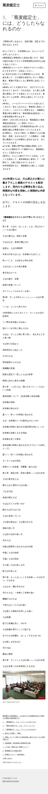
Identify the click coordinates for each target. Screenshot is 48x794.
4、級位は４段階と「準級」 (12, 733)
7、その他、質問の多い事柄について (16, 747)
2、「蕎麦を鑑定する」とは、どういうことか (19, 726)
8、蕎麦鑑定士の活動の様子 (12, 751)
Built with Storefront (11, 781)
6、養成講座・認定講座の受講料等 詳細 (17, 743)
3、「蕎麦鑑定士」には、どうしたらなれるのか (19, 730)
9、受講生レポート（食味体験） (14, 755)
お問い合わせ (7, 758)
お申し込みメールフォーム (12, 762)
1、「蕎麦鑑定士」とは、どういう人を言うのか (19, 722)
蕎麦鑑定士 (11, 5)
